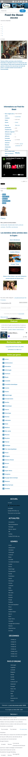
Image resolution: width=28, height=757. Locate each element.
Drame (16, 122)
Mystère (10, 597)
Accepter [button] (3, 744)
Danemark (13, 684)
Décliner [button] (10, 744)
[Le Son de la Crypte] (23, 2)
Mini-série (10, 592)
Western (10, 626)
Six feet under (4, 224)
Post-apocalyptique (13, 604)
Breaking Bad (11, 224)
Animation (10, 550)
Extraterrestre (11, 571)
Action (10, 545)
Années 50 (13, 639)
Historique (11, 580)
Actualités (10, 508)
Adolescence (11, 547)
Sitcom (10, 614)
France (12, 691)
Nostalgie (10, 526)
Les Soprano (14, 227)
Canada (12, 679)
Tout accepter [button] (4, 729)
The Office (8, 227)
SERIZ (24, 705)
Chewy (3, 218)
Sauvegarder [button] (16, 754)
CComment (21, 313)
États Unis (17, 125)
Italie (12, 693)
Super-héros (11, 618)
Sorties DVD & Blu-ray (13, 510)
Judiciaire (10, 585)
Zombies (10, 630)
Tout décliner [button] (13, 729)
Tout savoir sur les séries (14, 513)
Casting (10, 534)
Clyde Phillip (18, 116)
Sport (9, 616)
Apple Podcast (20, 329)
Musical (10, 595)
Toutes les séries (15, 505)
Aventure (10, 554)
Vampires (10, 621)
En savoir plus (23, 729)
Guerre (10, 578)
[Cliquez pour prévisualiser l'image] (14, 49)
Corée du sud (14, 681)
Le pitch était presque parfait (15, 705)
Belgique (13, 672)
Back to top (13, 714)
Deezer (14, 329)
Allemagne (13, 665)
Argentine (13, 667)
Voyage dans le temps (14, 623)
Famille (10, 573)
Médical (10, 590)
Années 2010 (5, 196)
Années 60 (13, 642)
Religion (10, 609)
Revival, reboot (12, 529)
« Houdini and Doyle (19, 297)
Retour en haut (4, 317)
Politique (10, 602)
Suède (12, 700)
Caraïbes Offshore (15, 252)
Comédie (10, 559)
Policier (10, 599)
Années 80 (13, 646)
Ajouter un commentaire (23, 302)
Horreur (10, 583)
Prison (10, 607)
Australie (13, 669)
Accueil (10, 502)
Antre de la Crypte (11, 188)
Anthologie (11, 552)
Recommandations (13, 524)
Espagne (13, 686)
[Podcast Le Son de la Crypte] (21, 2)
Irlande (12, 674)
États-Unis (13, 688)
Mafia (9, 588)
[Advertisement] (14, 89)
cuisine (4, 203)
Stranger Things (15, 264)
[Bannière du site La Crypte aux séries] (14, 6)
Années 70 (13, 644)
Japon (12, 696)
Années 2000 (14, 651)
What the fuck (11, 628)
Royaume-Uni (14, 698)
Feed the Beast (6, 201)
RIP (9, 531)
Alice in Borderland (15, 240)
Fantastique (11, 576)
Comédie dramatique (13, 562)
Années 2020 (14, 656)
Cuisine (10, 564)
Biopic (10, 557)
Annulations (11, 522)
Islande (12, 677)
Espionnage (11, 569)
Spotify (10, 329)
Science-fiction (12, 611)
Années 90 (13, 649)
